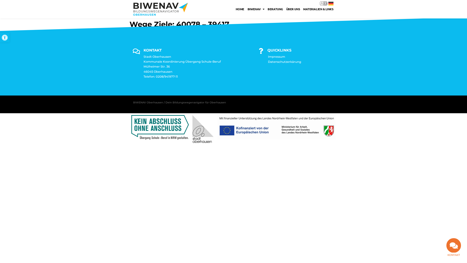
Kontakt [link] (453, 255)
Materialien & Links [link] (318, 9)
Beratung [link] (275, 9)
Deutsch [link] (328, 3)
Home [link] (240, 9)
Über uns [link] (293, 9)
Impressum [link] (276, 56)
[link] (4, 37)
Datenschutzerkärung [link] (284, 62)
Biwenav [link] (254, 9)
